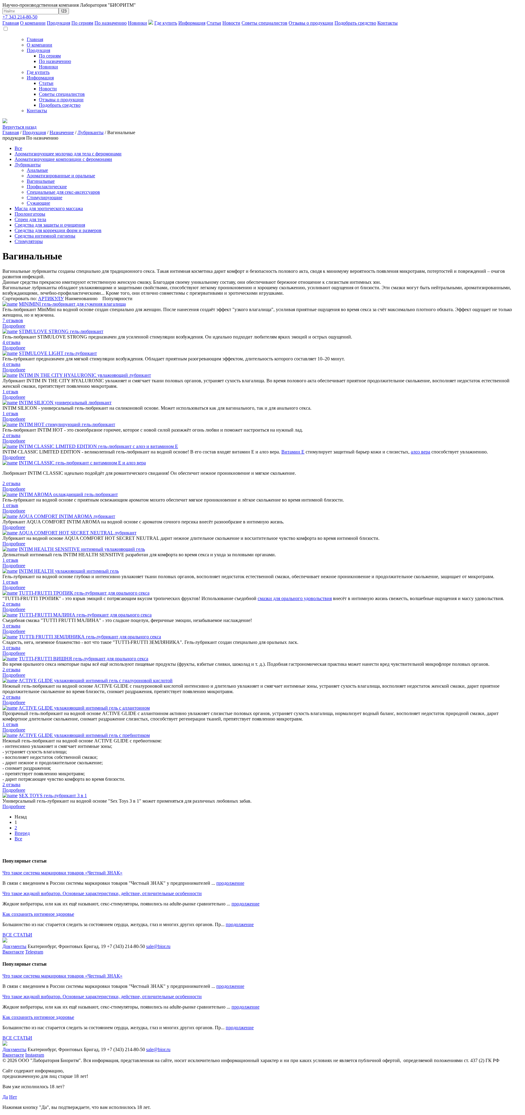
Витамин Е (292, 451)
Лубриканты (90, 132)
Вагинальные (41, 181)
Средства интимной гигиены (45, 235)
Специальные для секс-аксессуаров (63, 192)
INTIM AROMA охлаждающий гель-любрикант (68, 494)
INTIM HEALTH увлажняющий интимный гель (69, 571)
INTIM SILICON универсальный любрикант (65, 402)
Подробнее (13, 325)
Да (5, 1096)
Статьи (214, 23)
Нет (13, 1096)
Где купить (165, 23)
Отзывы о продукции (311, 23)
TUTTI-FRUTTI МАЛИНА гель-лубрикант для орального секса (85, 614)
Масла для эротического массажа (49, 208)
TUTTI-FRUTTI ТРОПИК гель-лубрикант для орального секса (84, 593)
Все (18, 148)
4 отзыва (11, 342)
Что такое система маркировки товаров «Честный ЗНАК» (62, 872)
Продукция (58, 23)
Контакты (387, 23)
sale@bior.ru (158, 946)
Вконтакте (13, 951)
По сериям (82, 23)
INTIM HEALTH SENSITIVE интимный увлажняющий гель (82, 549)
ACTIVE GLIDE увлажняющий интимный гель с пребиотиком (84, 735)
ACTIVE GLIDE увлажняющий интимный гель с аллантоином (84, 707)
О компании (33, 23)
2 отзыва (11, 435)
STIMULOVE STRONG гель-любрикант (61, 331)
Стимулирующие (44, 197)
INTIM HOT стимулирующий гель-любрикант (67, 424)
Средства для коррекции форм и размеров (58, 230)
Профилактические (47, 186)
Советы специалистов (264, 23)
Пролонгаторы (30, 214)
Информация (191, 23)
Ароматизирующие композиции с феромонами (63, 159)
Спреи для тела (30, 219)
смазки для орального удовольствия (295, 598)
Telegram (34, 951)
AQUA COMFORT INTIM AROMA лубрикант (67, 516)
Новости (231, 23)
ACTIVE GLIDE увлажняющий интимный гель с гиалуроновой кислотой (96, 680)
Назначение (62, 132)
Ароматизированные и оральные (61, 175)
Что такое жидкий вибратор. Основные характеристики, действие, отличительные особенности (102, 893)
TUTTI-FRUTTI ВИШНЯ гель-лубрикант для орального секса (83, 658)
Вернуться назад (19, 127)
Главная (10, 23)
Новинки (137, 23)
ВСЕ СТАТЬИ (17, 934)
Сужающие (38, 203)
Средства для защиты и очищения (50, 225)
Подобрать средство (355, 23)
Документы (14, 946)
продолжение (230, 883)
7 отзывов (12, 320)
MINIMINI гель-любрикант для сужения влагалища (72, 304)
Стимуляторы (29, 241)
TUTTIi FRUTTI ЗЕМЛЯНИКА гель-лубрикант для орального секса (90, 636)
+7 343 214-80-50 (19, 16)
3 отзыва (11, 625)
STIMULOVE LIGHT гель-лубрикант (58, 353)
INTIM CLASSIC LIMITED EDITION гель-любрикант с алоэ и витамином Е (98, 446)
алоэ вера (420, 451)
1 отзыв (10, 391)
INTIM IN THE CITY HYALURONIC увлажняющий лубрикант (85, 375)
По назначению (110, 23)
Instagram (34, 1055)
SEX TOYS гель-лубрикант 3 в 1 (53, 795)
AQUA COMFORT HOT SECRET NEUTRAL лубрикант (77, 532)
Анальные (37, 170)
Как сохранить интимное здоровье (38, 914)
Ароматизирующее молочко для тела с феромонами (68, 153)
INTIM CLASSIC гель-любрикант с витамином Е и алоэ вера (82, 462)
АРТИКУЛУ (51, 298)
